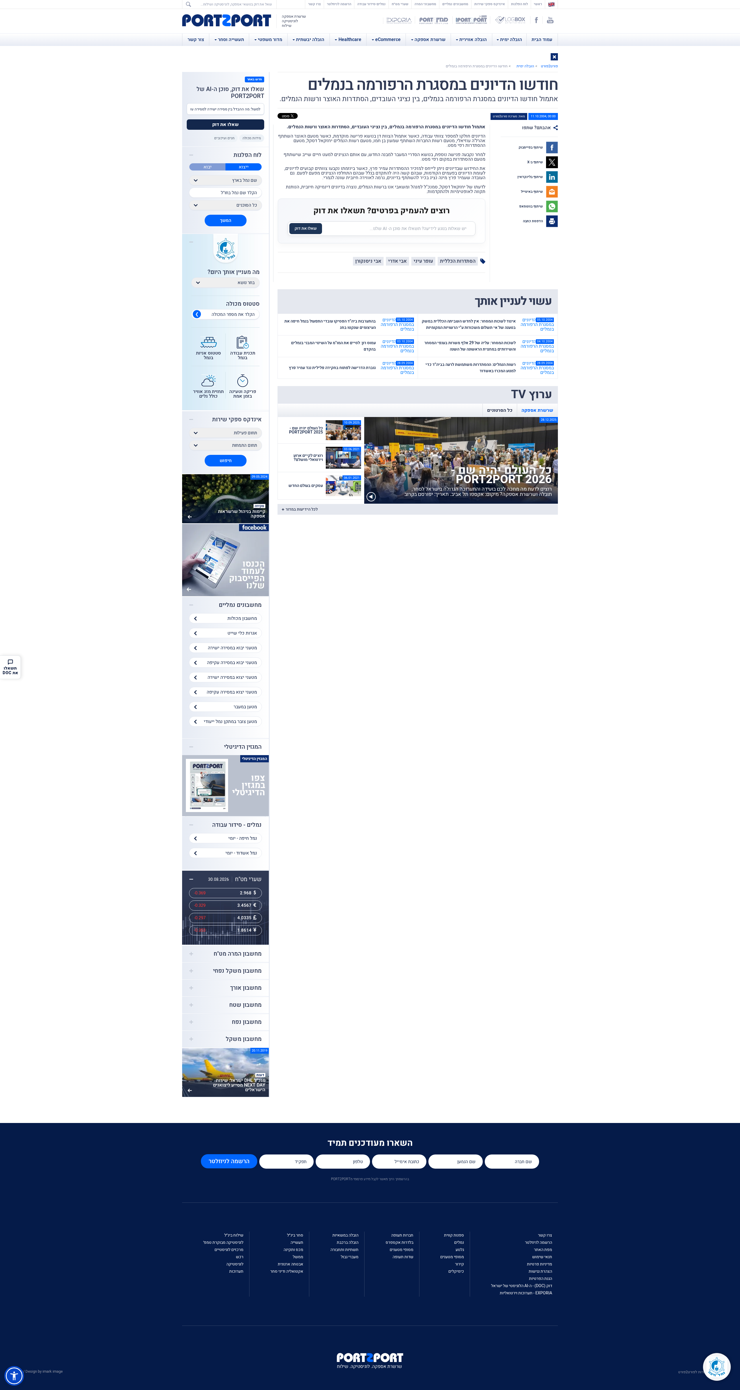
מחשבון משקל (244, 1039)
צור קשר (196, 39)
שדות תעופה (403, 1257)
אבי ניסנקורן (368, 261)
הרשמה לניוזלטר (339, 4)
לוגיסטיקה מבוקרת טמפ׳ (223, 1242)
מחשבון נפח (247, 1022)
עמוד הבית (542, 39)
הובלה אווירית (473, 39)
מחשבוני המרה (425, 4)
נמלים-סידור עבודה (371, 4)
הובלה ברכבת (347, 1242)
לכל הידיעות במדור (302, 509)
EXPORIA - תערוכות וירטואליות (526, 1293)
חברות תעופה (402, 1235)
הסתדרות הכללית (458, 261)
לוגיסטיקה (234, 1264)
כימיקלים (456, 1271)
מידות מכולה (252, 138)
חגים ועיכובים (224, 138)
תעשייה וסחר (231, 39)
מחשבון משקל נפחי (237, 971)
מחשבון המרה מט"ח (238, 954)
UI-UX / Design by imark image (38, 1371)
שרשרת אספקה (430, 39)
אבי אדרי (397, 261)
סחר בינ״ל (295, 1235)
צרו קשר (314, 4)
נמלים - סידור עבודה (237, 825)
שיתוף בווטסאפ (531, 206)
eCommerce (388, 39)
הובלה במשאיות (345, 1235)
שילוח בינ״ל (233, 1235)
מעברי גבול (349, 1257)
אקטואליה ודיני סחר (286, 1271)
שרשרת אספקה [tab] (537, 410)
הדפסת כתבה (533, 221)
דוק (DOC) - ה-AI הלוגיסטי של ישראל (521, 1286)
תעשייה (297, 1242)
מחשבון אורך (246, 988)
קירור (459, 1264)
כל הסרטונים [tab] (500, 410)
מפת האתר (543, 1250)
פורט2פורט (549, 66)
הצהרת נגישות (540, 1271)
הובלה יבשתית (310, 39)
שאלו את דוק (306, 228)
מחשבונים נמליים (455, 4)
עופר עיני (423, 261)
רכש (239, 1257)
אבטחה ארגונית (290, 1264)
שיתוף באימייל (532, 191)
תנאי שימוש (542, 1257)
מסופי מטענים (452, 1257)
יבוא (208, 167)
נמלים (459, 1242)
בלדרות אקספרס (399, 1242)
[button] (554, 56)
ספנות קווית (454, 1235)
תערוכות (236, 1271)
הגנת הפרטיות (540, 1279)
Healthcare (349, 39)
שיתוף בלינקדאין (530, 176)
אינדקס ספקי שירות (489, 4)
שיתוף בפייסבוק (531, 147)
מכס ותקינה (293, 1250)
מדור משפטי (270, 39)
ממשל (298, 1257)
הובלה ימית (511, 39)
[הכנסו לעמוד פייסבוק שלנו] (225, 559)
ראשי (536, 4)
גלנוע (460, 1250)
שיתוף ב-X (535, 162)
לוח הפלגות (519, 4)
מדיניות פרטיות (539, 1264)
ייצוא (244, 167)
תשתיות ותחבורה (344, 1250)
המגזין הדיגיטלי (243, 747)
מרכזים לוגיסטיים (228, 1250)
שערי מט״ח (400, 4)
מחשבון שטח (245, 1005)
